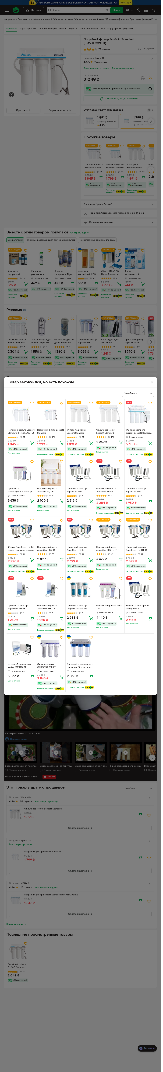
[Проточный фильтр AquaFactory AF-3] (50, 472)
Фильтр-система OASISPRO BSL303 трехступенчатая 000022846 (47, 666)
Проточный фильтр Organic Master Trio (77, 607)
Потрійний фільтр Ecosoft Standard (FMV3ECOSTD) (21, 431)
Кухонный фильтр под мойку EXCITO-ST (19, 665)
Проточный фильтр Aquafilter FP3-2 (77, 490)
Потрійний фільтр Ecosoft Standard (50, 431)
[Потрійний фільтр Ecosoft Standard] (50, 414)
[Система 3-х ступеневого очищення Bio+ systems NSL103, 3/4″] (80, 648)
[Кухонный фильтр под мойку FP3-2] (139, 589)
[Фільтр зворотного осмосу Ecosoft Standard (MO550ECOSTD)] (139, 414)
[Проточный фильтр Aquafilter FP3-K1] (50, 531)
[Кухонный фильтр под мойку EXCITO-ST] (21, 648)
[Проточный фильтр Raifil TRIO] (109, 589)
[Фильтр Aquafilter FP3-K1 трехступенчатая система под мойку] (21, 531)
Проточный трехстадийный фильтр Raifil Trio (20, 490)
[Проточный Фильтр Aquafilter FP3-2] (109, 472)
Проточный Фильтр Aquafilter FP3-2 (106, 490)
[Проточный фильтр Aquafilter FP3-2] (80, 472)
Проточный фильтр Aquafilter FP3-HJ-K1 (106, 548)
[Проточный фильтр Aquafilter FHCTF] (21, 589)
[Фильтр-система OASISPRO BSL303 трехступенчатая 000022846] (50, 648)
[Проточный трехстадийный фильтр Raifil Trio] (21, 472)
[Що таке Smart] (59, 454)
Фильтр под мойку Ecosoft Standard (76, 431)
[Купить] (32, 442)
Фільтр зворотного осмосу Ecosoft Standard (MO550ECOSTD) (139, 432)
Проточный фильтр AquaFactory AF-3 (47, 490)
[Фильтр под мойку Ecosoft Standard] (80, 414)
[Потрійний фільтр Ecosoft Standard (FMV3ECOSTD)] (21, 414)
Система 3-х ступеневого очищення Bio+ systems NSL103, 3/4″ (80, 666)
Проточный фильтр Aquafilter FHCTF (18, 607)
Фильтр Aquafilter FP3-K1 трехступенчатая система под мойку (21, 549)
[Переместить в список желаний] (32, 403)
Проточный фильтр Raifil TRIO (108, 607)
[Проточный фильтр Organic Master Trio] (80, 589)
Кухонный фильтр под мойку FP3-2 (137, 607)
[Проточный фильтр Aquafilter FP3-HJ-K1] (109, 531)
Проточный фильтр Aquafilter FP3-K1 (47, 548)
